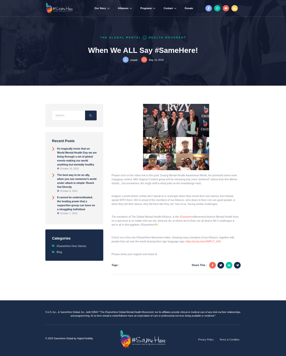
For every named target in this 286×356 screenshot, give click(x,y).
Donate (189, 8)
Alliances (123, 8)
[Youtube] (226, 8)
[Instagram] (217, 8)
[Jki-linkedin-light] (234, 8)
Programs (146, 8)
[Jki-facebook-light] (208, 8)
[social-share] (212, 265)
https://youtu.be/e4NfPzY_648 (203, 241)
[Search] (91, 115)
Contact (168, 8)
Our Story (100, 8)
